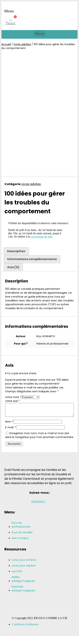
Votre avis (12, 401)
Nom (9, 421)
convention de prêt (41, 236)
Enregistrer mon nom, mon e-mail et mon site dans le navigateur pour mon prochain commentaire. (39, 435)
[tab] (16, 251)
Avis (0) (13, 267)
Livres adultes (22, 44)
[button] (9, 11)
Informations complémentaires (32, 259)
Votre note (13, 397)
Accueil (6, 44)
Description (16, 251)
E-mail (10, 427)
